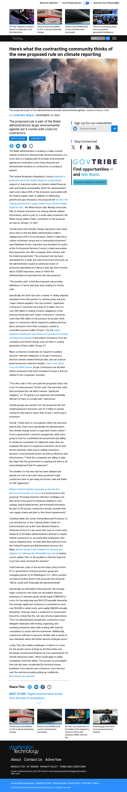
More (96, 783)
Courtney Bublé (23, 115)
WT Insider (32, 766)
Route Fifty (74, 783)
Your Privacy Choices (72, 3)
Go (108, 38)
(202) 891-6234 (39, 771)
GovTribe (86, 783)
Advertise (53, 759)
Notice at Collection (49, 3)
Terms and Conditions (72, 766)
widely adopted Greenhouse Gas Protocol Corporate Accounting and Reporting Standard (38, 334)
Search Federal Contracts (90, 182)
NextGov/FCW (43, 783)
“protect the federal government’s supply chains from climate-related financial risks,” (38, 203)
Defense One (59, 783)
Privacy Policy (49, 766)
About (16, 759)
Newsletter (18, 766)
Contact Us (33, 759)
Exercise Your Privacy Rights (106, 3)
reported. (22, 676)
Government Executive (22, 783)
